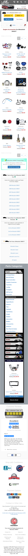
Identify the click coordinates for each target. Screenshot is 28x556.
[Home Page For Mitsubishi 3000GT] (5, 2)
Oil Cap (21, 72)
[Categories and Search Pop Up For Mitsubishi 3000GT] (21, 2)
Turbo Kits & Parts (10, 331)
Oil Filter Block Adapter (7, 90)
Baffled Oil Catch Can (7, 72)
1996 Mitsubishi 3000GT (14, 195)
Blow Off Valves (10, 277)
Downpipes (9, 289)
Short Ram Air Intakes (11, 329)
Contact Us (7, 532)
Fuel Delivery (9, 311)
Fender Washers (7, 145)
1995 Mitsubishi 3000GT (14, 199)
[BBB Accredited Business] (7, 468)
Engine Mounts (10, 302)
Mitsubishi (8, 15)
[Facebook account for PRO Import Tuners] (12, 455)
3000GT (19, 15)
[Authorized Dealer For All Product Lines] (20, 468)
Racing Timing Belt (6, 109)
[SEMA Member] (14, 521)
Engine (8, 272)
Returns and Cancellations (20, 538)
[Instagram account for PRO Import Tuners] (16, 455)
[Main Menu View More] (25, 2)
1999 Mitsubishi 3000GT (14, 185)
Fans (7, 306)
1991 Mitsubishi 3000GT (14, 212)
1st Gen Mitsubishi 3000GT (14, 234)
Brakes (8, 339)
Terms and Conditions (20, 534)
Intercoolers (9, 319)
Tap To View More (14, 396)
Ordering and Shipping (7, 538)
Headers (8, 316)
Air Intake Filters (10, 275)
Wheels (8, 348)
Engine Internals (10, 299)
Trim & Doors (19, 19)
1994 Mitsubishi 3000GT (14, 202)
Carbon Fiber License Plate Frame (14, 391)
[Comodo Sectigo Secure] (14, 484)
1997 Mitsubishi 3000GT (14, 192)
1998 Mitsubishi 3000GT (14, 188)
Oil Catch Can (21, 128)
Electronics (9, 294)
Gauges (8, 314)
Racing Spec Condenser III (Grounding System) (21, 91)
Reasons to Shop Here (20, 542)
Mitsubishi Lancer (14, 253)
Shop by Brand (14, 400)
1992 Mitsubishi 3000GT (14, 209)
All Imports (14, 260)
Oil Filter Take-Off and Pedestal (21, 54)
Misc (7, 356)
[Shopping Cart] (18, 2)
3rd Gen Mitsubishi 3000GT (14, 228)
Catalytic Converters (11, 282)
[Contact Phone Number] (14, 2)
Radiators (8, 326)
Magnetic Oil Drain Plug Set (20, 146)
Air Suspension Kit (14, 375)
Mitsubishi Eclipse (14, 246)
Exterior (8, 344)
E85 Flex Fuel (9, 292)
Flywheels (8, 309)
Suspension (9, 335)
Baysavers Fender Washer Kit (7, 54)
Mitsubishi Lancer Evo (14, 256)
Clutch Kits (9, 284)
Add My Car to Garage (14, 167)
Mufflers (8, 321)
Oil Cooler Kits (9, 324)
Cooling (8, 287)
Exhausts (8, 304)
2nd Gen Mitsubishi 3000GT (14, 231)
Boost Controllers (10, 279)
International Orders (7, 541)
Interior (8, 352)
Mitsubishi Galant (14, 249)
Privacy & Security (7, 534)
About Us (20, 532)
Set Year (8, 19)
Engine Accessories (11, 297)
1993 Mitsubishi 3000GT (14, 205)
